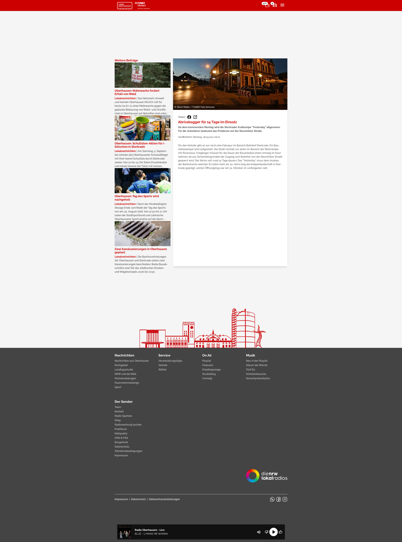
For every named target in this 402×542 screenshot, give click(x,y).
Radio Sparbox (123, 415)
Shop (118, 420)
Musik (250, 355)
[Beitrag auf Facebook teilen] (189, 117)
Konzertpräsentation (258, 378)
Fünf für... (251, 369)
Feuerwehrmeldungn (127, 382)
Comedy (207, 378)
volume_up (259, 532)
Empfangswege (211, 369)
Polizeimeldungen (125, 378)
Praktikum (121, 429)
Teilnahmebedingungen (128, 451)
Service (164, 355)
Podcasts (207, 365)
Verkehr (163, 365)
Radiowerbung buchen (128, 424)
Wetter (162, 369)
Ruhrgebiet (121, 365)
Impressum (121, 455)
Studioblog (209, 373)
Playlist (206, 360)
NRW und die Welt (125, 373)
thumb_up (280, 532)
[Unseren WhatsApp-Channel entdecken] (272, 499)
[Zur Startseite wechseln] (124, 5)
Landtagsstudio (124, 369)
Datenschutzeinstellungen (164, 499)
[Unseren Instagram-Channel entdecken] (284, 499)
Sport (118, 387)
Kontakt (119, 411)
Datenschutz (122, 446)
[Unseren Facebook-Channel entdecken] (278, 499)
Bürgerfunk (121, 442)
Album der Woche (256, 365)
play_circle (274, 532)
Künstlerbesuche (256, 373)
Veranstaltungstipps (170, 360)
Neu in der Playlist (257, 360)
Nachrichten (124, 355)
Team (118, 407)
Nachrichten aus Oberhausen (132, 360)
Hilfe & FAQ (121, 437)
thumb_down (267, 532)
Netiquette (121, 433)
